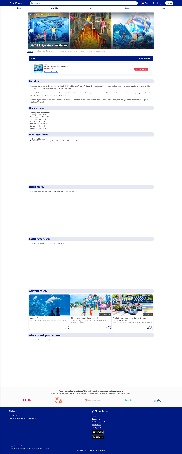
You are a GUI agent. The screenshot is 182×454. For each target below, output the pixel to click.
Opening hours (48, 51)
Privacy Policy (97, 428)
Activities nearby (100, 51)
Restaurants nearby (86, 51)
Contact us (13, 415)
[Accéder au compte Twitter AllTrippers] (100, 412)
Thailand (35, 14)
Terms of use (96, 425)
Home (19, 8)
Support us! (96, 419)
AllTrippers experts (99, 422)
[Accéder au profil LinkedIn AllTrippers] (104, 412)
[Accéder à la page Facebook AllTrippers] (93, 412)
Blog (163, 8)
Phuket (42, 14)
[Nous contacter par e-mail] (108, 412)
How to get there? (60, 51)
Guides (127, 8)
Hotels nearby (73, 51)
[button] (169, 3)
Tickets (30, 51)
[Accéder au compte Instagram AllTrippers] (97, 412)
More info (38, 51)
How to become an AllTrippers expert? (22, 418)
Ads (91, 8)
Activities (54, 8)
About (94, 416)
